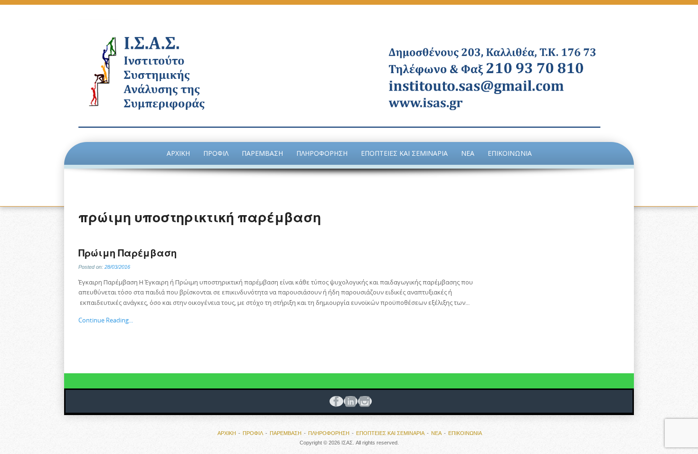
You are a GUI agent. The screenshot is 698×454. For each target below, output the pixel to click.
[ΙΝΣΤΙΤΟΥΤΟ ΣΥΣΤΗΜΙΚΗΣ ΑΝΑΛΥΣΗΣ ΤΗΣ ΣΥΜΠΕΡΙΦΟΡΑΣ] (349, 73)
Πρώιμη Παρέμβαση (127, 252)
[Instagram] (363, 401)
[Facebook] (335, 401)
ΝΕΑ (467, 153)
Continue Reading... (105, 320)
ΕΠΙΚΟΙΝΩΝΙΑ (510, 153)
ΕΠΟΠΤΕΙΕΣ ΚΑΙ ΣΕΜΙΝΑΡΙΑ (404, 153)
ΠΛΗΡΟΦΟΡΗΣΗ (322, 153)
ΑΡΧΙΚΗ (178, 153)
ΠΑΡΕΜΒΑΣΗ (262, 153)
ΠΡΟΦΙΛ (215, 153)
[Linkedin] (349, 401)
